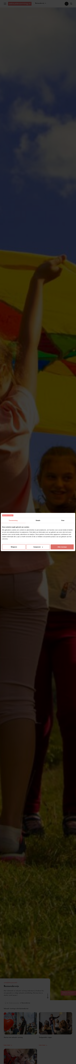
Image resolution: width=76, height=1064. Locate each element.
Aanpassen (37, 547)
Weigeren (14, 547)
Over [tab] (62, 520)
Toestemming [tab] (13, 520)
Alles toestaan (62, 547)
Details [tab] (38, 520)
